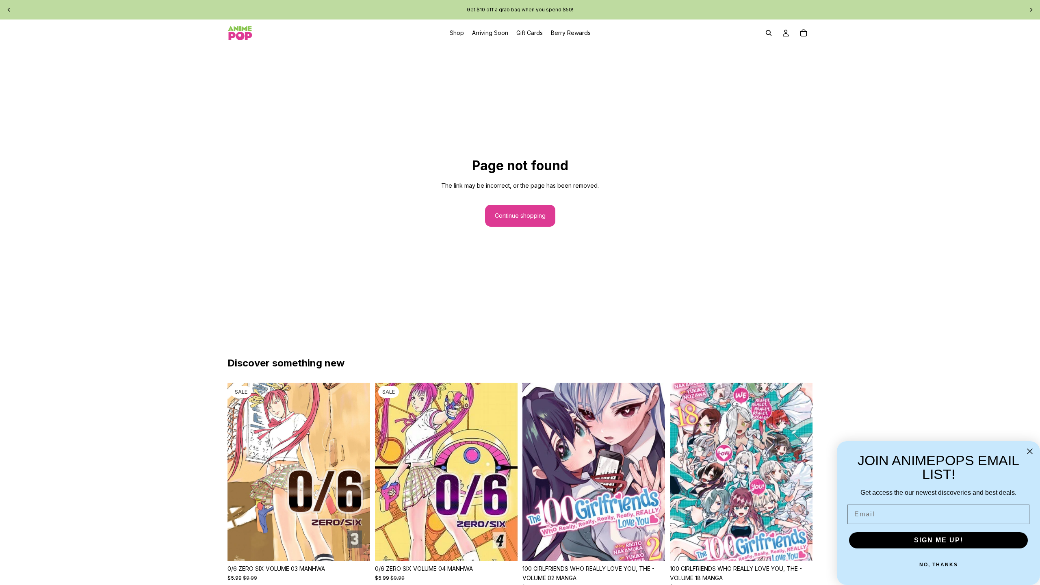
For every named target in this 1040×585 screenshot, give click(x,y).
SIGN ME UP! (938, 540)
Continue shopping (520, 215)
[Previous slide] (9, 10)
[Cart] (803, 33)
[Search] (769, 33)
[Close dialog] (1030, 451)
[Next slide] (1031, 10)
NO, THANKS (938, 565)
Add (364, 548)
